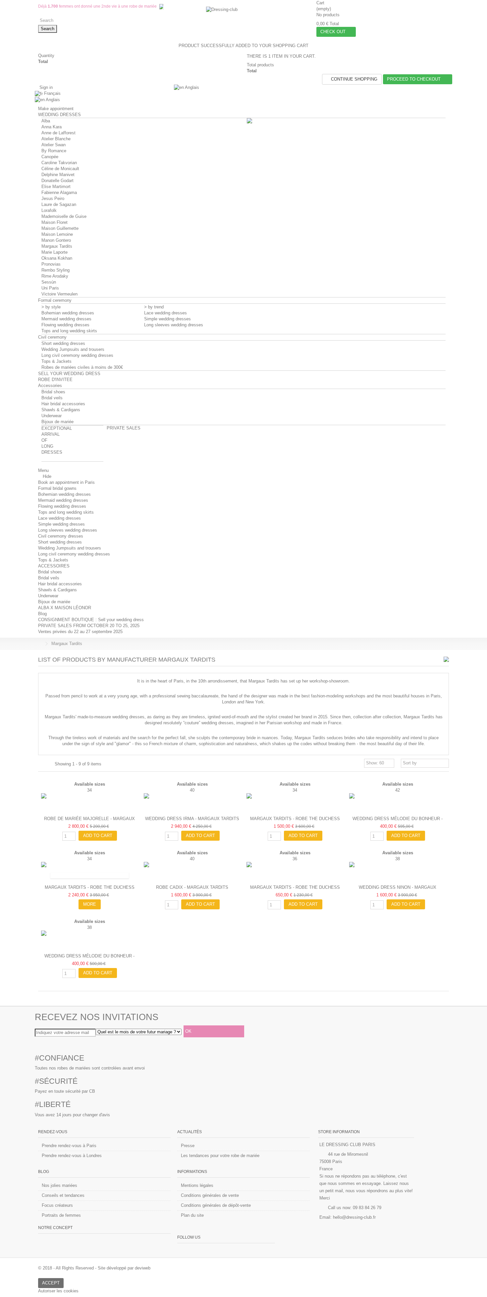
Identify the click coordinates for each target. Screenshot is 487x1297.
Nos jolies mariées (59, 1185)
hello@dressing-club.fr (354, 1217)
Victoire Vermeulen (59, 294)
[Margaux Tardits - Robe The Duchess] (294, 803)
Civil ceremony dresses (60, 536)
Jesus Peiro (52, 198)
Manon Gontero (56, 240)
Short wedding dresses (63, 343)
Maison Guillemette (60, 228)
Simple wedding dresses (167, 318)
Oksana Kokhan (56, 258)
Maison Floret (54, 222)
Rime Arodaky (54, 276)
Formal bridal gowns (57, 488)
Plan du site (192, 1215)
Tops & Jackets (56, 361)
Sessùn (48, 282)
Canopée (49, 156)
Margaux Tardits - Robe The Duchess (295, 818)
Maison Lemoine (57, 234)
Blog (42, 613)
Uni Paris (50, 288)
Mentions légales (197, 1185)
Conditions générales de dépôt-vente (216, 1205)
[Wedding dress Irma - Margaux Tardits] (192, 803)
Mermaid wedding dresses (66, 318)
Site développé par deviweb (124, 1267)
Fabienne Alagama (59, 192)
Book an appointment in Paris (66, 482)
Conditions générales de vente (210, 1195)
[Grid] (42, 764)
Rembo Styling (55, 270)
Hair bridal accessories (63, 403)
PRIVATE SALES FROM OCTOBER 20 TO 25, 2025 (88, 625)
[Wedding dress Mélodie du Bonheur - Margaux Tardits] (397, 803)
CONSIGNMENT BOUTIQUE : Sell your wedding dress (91, 619)
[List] (48, 764)
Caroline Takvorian (59, 162)
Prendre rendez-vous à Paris (69, 1145)
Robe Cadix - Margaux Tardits (192, 887)
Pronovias (51, 264)
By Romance (53, 150)
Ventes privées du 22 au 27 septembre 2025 (80, 631)
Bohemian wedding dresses (67, 312)
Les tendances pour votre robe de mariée (220, 1155)
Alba (45, 120)
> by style (51, 306)
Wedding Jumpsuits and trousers (72, 349)
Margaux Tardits (56, 246)
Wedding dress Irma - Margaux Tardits (192, 818)
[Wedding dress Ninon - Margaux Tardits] (397, 872)
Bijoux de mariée (57, 421)
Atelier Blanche (56, 138)
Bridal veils (52, 397)
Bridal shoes (53, 391)
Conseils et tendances (63, 1195)
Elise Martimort (56, 186)
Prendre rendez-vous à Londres (72, 1155)
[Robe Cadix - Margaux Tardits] (192, 872)
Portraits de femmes (61, 1215)
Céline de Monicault (60, 168)
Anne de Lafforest (58, 132)
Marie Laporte (54, 252)
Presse (187, 1145)
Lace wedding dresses (165, 312)
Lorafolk (49, 210)
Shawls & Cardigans (60, 409)
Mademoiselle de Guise (63, 216)
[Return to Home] (40, 644)
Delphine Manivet (58, 174)
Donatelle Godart (57, 180)
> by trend (154, 306)
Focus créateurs (57, 1205)
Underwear (51, 415)
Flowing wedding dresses (65, 324)
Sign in (45, 87)
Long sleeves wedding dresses (173, 324)
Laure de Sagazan (58, 204)
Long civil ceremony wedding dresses (77, 355)
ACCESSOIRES (54, 565)
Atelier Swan (53, 144)
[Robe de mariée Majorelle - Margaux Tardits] (89, 803)
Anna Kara (51, 126)
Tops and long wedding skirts (69, 330)
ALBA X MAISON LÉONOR (64, 607)
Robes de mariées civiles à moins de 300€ (82, 367)
